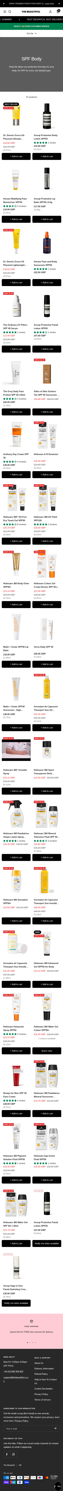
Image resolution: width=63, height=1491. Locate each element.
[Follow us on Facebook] (7, 1454)
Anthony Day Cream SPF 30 (16, 456)
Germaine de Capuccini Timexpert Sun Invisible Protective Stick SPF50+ (15, 965)
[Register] (55, 1428)
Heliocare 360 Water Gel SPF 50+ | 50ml (15, 1224)
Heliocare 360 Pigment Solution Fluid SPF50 (14, 1158)
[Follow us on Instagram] (13, 1454)
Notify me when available (47, 1243)
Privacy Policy (41, 1394)
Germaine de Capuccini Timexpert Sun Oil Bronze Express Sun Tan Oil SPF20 (46, 708)
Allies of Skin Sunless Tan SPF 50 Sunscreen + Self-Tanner (46, 393)
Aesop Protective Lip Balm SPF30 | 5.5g (44, 200)
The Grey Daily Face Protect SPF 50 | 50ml (14, 393)
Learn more (49, 4)
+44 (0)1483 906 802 (13, 1371)
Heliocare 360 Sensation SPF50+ (15, 901)
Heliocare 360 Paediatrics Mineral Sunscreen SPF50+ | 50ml (47, 1095)
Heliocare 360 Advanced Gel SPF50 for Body (46, 965)
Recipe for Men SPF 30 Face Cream (15, 1095)
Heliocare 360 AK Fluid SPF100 (45, 519)
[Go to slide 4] (35, 1342)
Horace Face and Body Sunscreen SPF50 (45, 263)
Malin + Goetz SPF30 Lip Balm (15, 649)
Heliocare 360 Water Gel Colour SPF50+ (46, 1028)
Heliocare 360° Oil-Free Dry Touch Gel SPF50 (15, 519)
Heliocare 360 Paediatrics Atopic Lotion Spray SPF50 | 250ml (16, 835)
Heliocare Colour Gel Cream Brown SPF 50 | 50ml (45, 585)
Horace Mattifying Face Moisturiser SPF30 (15, 200)
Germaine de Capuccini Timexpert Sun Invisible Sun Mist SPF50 (46, 901)
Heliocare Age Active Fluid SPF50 (44, 1158)
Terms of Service (42, 1399)
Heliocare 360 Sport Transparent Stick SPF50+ (44, 772)
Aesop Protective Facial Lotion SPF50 (46, 327)
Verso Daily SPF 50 (43, 647)
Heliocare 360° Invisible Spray (15, 772)
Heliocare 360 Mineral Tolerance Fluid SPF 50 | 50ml (46, 835)
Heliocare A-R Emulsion (46, 454)
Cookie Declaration (43, 1388)
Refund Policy (41, 1374)
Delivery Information (44, 1368)
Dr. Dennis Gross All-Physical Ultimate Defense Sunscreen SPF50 (14, 137)
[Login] (50, 11)
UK (20, 1465)
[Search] (9, 11)
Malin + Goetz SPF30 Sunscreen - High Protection (14, 708)
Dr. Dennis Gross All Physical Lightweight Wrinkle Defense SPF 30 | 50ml (16, 263)
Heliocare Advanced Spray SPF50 (13, 1028)
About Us (38, 1363)
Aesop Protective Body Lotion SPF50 (45, 137)
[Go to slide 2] (30, 1342)
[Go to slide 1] (27, 1342)
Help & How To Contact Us (45, 1381)
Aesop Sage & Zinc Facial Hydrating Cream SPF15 (15, 1288)
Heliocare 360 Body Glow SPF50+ (16, 585)
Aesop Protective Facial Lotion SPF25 (46, 1224)
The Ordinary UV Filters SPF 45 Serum (15, 327)
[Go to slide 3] (32, 1342)
